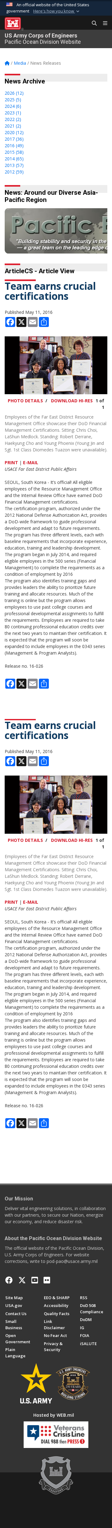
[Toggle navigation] (102, 23)
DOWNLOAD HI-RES (72, 401)
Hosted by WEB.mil (53, 1415)
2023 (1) (13, 113)
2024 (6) (13, 106)
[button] (57, 11)
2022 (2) (13, 119)
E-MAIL (30, 462)
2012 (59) (14, 172)
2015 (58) (14, 152)
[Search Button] (92, 23)
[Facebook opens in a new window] (9, 1280)
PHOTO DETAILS (25, 401)
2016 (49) (14, 145)
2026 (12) (14, 93)
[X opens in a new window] (22, 1280)
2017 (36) (14, 139)
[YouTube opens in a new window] (34, 1280)
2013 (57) (14, 165)
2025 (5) (13, 100)
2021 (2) (13, 126)
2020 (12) (14, 132)
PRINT (11, 462)
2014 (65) (14, 159)
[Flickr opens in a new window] (47, 1280)
